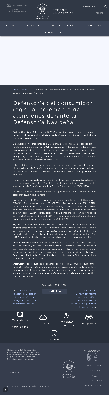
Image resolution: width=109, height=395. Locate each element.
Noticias (26, 89)
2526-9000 (13, 372)
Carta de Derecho (93, 385)
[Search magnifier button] (105, 6)
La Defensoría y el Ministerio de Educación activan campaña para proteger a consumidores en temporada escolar (25, 297)
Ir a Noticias (54, 291)
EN (97, 13)
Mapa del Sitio (94, 365)
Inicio (10, 25)
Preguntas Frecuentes (96, 378)
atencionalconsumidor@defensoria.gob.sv (31, 386)
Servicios (32, 25)
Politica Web (95, 371)
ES (101, 13)
